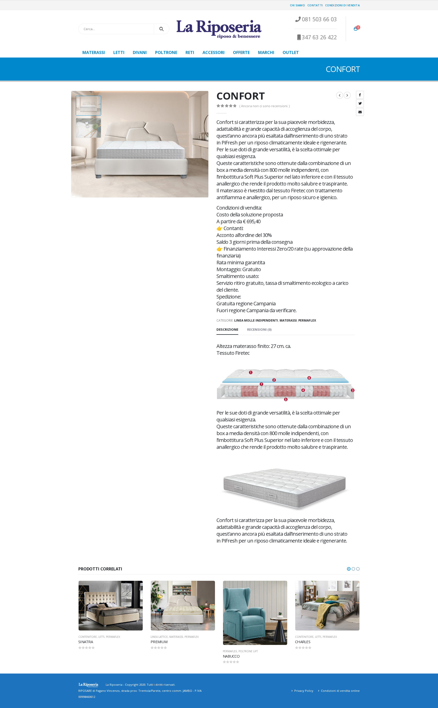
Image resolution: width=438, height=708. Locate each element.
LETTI (101, 637)
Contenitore (87, 637)
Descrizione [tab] (227, 329)
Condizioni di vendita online (340, 691)
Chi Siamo (297, 5)
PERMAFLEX (307, 320)
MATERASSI (288, 320)
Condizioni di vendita (342, 5)
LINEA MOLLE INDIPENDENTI (256, 320)
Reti (190, 52)
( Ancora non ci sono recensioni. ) (264, 106)
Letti (118, 52)
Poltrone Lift (248, 651)
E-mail (360, 112)
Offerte (241, 52)
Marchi (266, 52)
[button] (348, 569)
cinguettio (360, 103)
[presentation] (72, 144)
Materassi (93, 52)
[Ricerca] (161, 29)
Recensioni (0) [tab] (259, 329)
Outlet (291, 52)
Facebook (360, 95)
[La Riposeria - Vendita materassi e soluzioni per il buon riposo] (219, 29)
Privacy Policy (303, 691)
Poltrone (166, 52)
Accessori (214, 52)
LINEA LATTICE (159, 637)
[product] (111, 606)
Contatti (315, 5)
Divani (140, 52)
